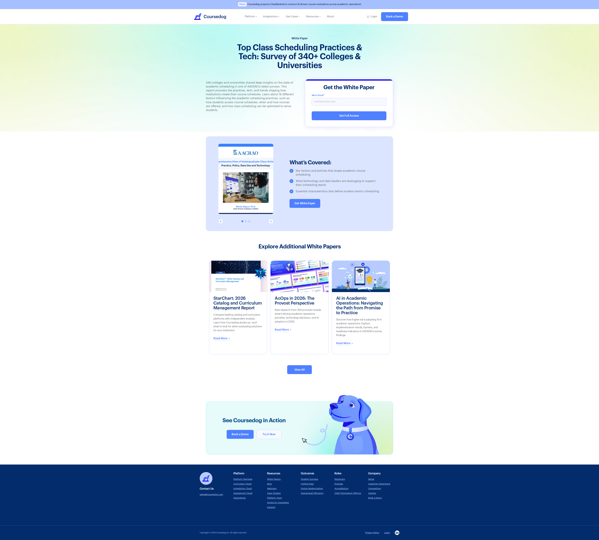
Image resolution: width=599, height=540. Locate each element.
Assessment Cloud (242, 493)
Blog (269, 484)
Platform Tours (274, 498)
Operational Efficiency (312, 493)
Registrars (339, 479)
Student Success (309, 479)
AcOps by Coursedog (278, 503)
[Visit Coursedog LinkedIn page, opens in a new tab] (397, 532)
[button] (250, 17)
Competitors (374, 489)
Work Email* (318, 95)
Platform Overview (242, 479)
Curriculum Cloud (242, 484)
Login (387, 533)
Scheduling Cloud (242, 489)
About (371, 479)
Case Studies (274, 493)
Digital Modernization (312, 489)
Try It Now (269, 434)
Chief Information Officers (347, 493)
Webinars (272, 489)
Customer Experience (379, 484)
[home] (210, 16)
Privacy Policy (372, 533)
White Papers (274, 479)
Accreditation (341, 489)
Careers (372, 493)
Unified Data (307, 484)
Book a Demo (394, 16)
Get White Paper (305, 203)
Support (271, 507)
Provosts (338, 484)
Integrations (239, 498)
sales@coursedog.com (211, 495)
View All (299, 369)
